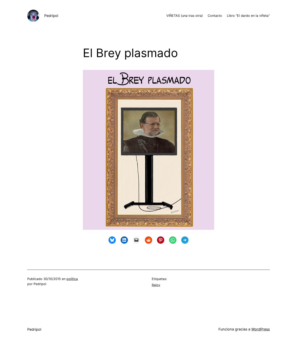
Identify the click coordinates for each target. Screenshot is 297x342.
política (72, 279)
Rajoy (156, 285)
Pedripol (51, 16)
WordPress (260, 329)
